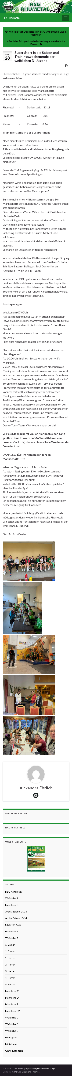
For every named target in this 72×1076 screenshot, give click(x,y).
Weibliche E (11, 1030)
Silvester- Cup (13, 924)
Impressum (30, 1068)
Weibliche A (11, 938)
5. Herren (10, 984)
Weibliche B (11, 898)
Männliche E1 (12, 1004)
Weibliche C (11, 1017)
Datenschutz (43, 1068)
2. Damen (10, 951)
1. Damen (10, 944)
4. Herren (10, 977)
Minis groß (11, 1037)
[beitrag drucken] (66, 65)
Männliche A (12, 931)
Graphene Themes (30, 1071)
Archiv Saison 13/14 (16, 918)
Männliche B (12, 904)
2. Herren (10, 964)
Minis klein (11, 1044)
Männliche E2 (12, 1010)
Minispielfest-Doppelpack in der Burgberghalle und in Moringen (38, 33)
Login (53, 1068)
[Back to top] (64, 1068)
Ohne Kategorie (14, 1050)
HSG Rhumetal (11, 17)
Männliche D (12, 997)
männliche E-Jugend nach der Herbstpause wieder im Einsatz (36, 43)
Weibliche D (11, 1024)
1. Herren (10, 957)
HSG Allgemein (13, 891)
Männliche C (12, 991)
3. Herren (10, 971)
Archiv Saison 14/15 (16, 911)
